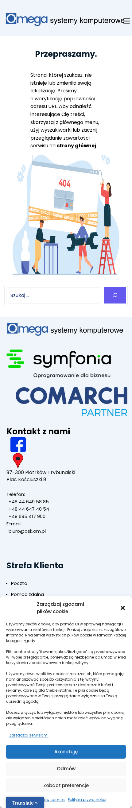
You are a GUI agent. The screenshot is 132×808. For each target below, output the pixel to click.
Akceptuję (66, 751)
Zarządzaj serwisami (29, 735)
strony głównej (76, 145)
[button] (123, 608)
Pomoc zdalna (27, 594)
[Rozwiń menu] (126, 21)
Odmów (66, 768)
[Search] (115, 295)
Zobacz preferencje (66, 785)
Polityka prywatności (87, 799)
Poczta (19, 583)
